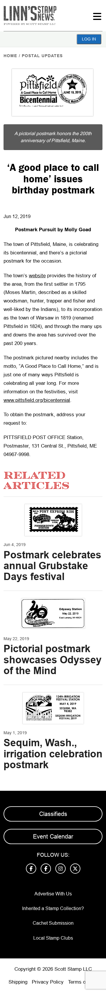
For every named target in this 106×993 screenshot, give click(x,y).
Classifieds (53, 814)
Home (10, 55)
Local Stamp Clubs (53, 938)
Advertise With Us (53, 893)
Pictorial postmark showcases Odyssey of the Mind (53, 659)
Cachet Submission (53, 923)
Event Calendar (53, 836)
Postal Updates (42, 55)
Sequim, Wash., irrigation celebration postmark (53, 753)
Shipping (18, 982)
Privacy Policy (48, 982)
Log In (89, 39)
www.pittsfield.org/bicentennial (37, 400)
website (37, 275)
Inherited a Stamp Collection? (53, 908)
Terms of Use (82, 982)
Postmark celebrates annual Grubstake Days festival (52, 565)
